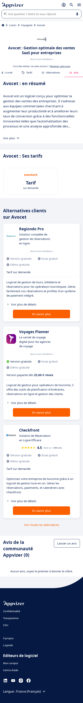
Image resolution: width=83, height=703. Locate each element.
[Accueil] (3, 25)
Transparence (11, 618)
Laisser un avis (67, 543)
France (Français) (28, 691)
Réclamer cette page (60, 66)
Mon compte (10, 663)
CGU (5, 625)
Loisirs (12, 25)
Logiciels (8, 645)
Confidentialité (11, 611)
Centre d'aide (10, 670)
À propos (8, 638)
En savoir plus (41, 314)
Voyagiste (26, 25)
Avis (76, 72)
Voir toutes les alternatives (41, 525)
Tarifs (29, 72)
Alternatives (53, 72)
